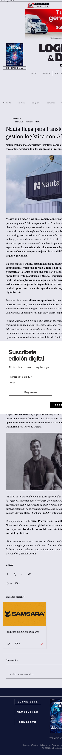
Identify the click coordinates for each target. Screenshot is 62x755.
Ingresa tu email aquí (20, 377)
